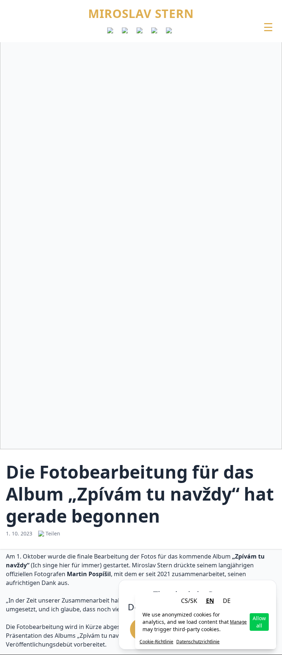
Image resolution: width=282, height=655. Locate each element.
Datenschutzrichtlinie (198, 642)
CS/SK (189, 601)
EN (210, 601)
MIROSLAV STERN (141, 13)
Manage (238, 622)
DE (227, 601)
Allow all (259, 622)
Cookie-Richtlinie (156, 642)
